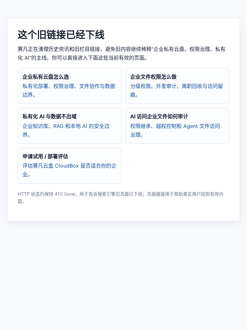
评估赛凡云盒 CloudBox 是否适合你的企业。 (69, 165)
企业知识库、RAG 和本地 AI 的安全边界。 (66, 125)
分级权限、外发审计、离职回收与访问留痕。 (176, 85)
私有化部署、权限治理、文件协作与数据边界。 (69, 85)
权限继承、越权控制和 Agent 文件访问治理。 (175, 125)
